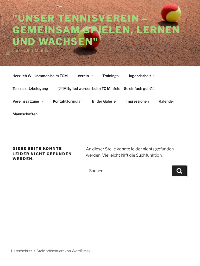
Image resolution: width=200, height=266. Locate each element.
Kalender (166, 101)
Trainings (110, 76)
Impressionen (137, 101)
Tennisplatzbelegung (30, 88)
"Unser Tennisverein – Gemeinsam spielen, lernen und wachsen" (96, 29)
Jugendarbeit (139, 76)
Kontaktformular (67, 101)
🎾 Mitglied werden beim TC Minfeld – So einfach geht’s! (106, 88)
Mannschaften (25, 114)
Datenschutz (21, 251)
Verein (83, 76)
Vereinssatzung (25, 101)
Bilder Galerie (104, 101)
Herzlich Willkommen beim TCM (40, 76)
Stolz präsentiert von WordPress (63, 251)
